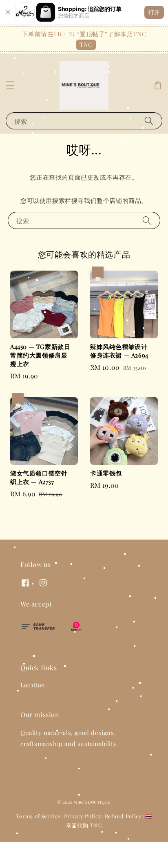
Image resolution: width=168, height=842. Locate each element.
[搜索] (149, 121)
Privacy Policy (83, 816)
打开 (154, 12)
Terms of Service (38, 816)
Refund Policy (123, 816)
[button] (10, 85)
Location (32, 685)
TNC (86, 44)
